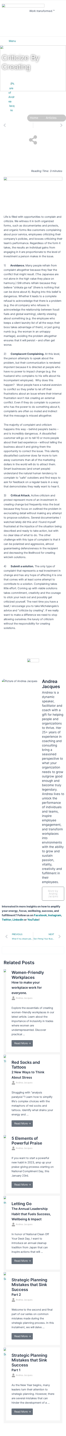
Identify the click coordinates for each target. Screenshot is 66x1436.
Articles (51, 118)
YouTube (33, 919)
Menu (12, 41)
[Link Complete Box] (33, 1012)
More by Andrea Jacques (53, 893)
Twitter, (7, 919)
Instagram (54, 915)
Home (34, 118)
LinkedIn (17, 919)
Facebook (40, 915)
